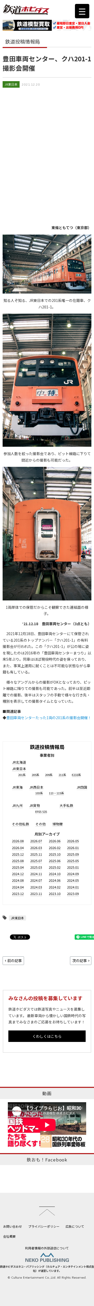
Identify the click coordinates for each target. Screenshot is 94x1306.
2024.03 (36, 887)
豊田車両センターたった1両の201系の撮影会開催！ (48, 717)
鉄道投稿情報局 (47, 746)
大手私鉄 (66, 805)
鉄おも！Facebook (47, 1159)
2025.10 (55, 854)
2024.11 (36, 873)
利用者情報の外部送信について (47, 1248)
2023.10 (55, 893)
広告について (75, 1226)
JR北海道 (19, 762)
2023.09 (73, 893)
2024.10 (55, 873)
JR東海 (17, 787)
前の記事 (14, 960)
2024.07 (36, 880)
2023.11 (36, 893)
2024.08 (18, 880)
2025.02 (55, 867)
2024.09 (73, 873)
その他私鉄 (20, 823)
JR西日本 (36, 787)
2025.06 (55, 860)
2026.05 (73, 840)
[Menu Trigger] (82, 11)
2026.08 (18, 840)
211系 (62, 775)
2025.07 (36, 860)
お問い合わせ (12, 1226)
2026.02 (55, 847)
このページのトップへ (47, 1211)
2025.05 (73, 860)
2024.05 (73, 880)
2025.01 (73, 867)
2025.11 (36, 854)
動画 (47, 1093)
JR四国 (82, 787)
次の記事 (79, 960)
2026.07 (36, 840)
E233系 (76, 775)
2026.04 (18, 847)
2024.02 (55, 887)
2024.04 (18, 887)
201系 (22, 775)
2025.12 (18, 854)
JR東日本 (11, 84)
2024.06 (55, 880)
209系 (48, 775)
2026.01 (73, 847)
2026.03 (36, 847)
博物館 (57, 823)
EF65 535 (41, 811)
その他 (41, 823)
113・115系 (56, 793)
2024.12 (18, 873)
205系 (35, 775)
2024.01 (73, 887)
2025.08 (18, 860)
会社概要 (9, 1236)
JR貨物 (34, 805)
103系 (39, 793)
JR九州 (17, 805)
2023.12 (18, 893)
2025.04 (18, 867)
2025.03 (36, 867)
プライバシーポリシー (44, 1226)
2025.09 (73, 854)
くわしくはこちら (47, 1036)
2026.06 (55, 840)
